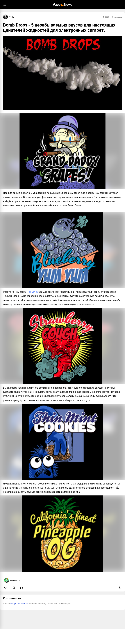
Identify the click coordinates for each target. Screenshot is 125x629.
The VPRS (32, 291)
